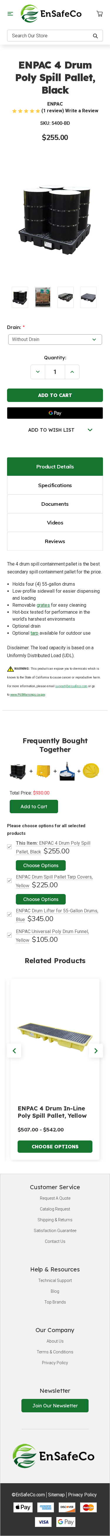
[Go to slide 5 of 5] (14, 1051)
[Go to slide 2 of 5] (96, 1051)
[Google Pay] (55, 413)
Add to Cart (34, 806)
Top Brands (55, 1302)
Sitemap (56, 1494)
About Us (55, 1341)
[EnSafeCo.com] (52, 13)
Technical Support (55, 1280)
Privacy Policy (55, 1362)
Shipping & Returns (55, 1219)
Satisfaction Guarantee (55, 1230)
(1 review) (52, 110)
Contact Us (55, 1241)
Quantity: (55, 358)
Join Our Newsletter (55, 1406)
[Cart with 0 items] (99, 14)
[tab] (55, 466)
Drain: (16, 327)
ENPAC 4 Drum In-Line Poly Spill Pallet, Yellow (52, 1112)
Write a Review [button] (81, 110)
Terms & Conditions (55, 1352)
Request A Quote (55, 1198)
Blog (55, 1291)
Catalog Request (55, 1209)
